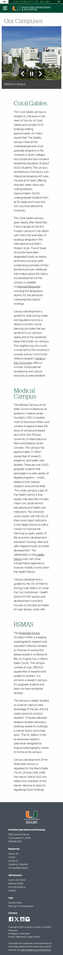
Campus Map (15, 903)
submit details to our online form (36, 950)
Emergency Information (19, 934)
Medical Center (15, 883)
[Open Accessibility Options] (4, 2)
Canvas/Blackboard (18, 868)
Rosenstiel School (29, 633)
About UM (13, 854)
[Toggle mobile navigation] (5, 8)
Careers (12, 890)
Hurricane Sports (16, 887)
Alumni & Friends (17, 880)
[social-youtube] (22, 919)
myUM (11, 857)
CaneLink (13, 861)
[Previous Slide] (23, 73)
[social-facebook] (11, 919)
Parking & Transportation (20, 906)
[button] (55, 946)
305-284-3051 (15, 841)
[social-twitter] (16, 919)
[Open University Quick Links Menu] (59, 2)
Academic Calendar (18, 864)
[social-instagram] (27, 919)
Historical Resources (28, 286)
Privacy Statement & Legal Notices (24, 937)
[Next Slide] (40, 73)
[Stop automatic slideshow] (32, 73)
